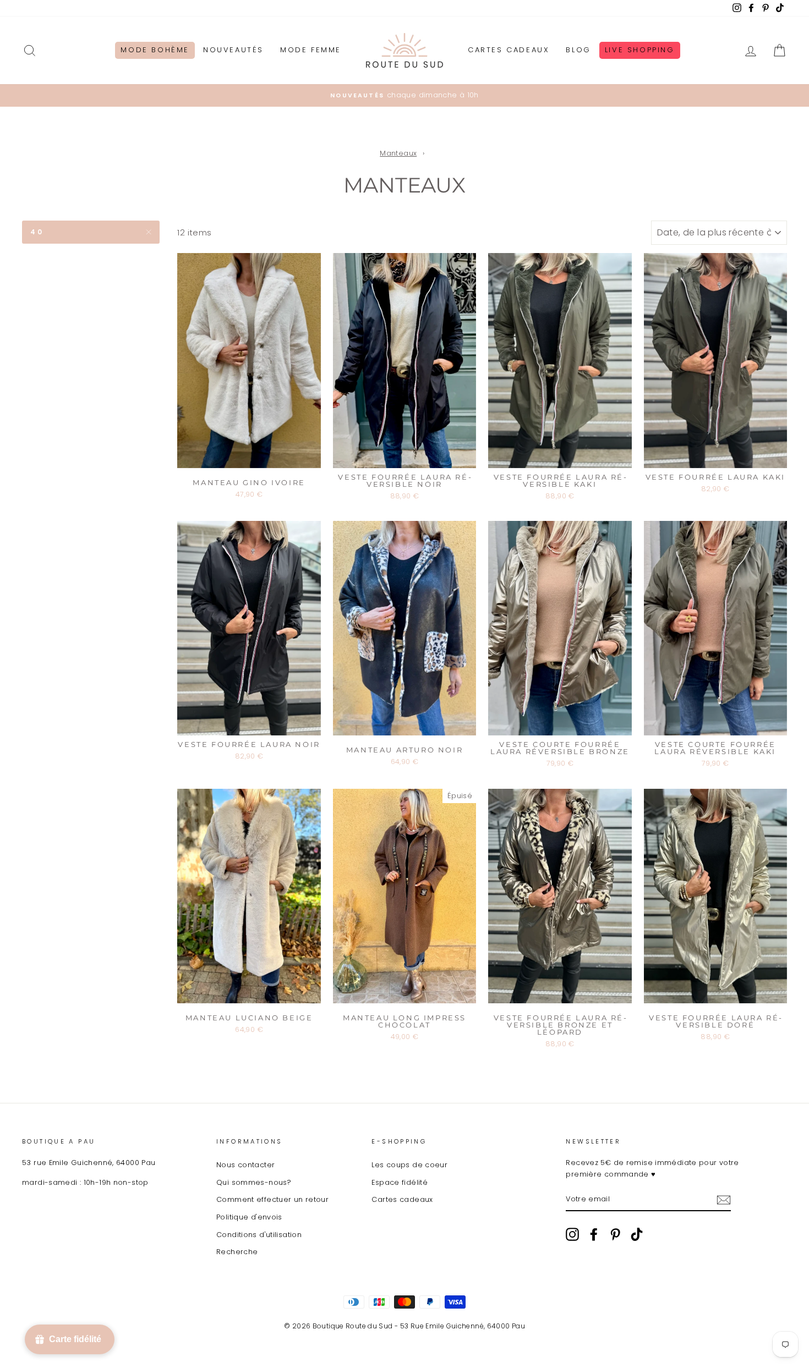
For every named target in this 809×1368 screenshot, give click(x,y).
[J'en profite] (724, 1200)
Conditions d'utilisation (259, 1234)
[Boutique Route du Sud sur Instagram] (572, 1234)
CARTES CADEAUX (508, 50)
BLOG (578, 50)
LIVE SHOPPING (640, 50)
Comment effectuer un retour (272, 1199)
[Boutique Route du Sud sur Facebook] (593, 1234)
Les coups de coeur (409, 1164)
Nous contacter (245, 1164)
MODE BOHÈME (155, 50)
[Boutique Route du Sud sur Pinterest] (615, 1234)
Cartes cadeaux (402, 1199)
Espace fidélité (399, 1182)
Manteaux (398, 153)
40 (36, 232)
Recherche (237, 1251)
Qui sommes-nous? (253, 1182)
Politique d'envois (249, 1217)
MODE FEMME (310, 50)
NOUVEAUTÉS (233, 50)
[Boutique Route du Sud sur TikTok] (636, 1234)
